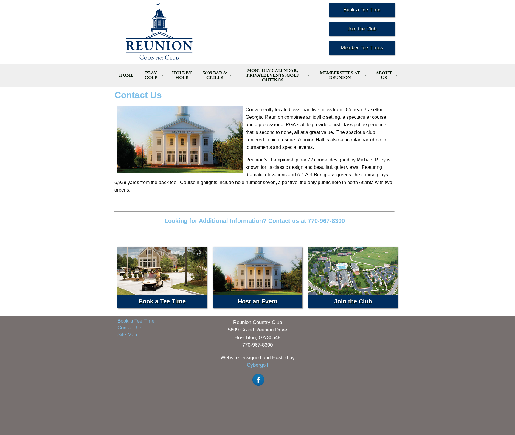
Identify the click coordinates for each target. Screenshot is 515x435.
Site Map (127, 334)
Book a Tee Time (361, 10)
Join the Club (361, 29)
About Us (384, 75)
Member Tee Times (362, 47)
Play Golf (151, 75)
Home (126, 75)
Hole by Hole (182, 75)
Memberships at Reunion (340, 75)
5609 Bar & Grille (215, 75)
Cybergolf (257, 365)
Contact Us (129, 328)
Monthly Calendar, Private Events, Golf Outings (272, 75)
